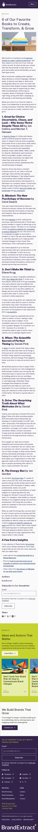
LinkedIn (27, 774)
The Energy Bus (18, 478)
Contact (22, 798)
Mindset (13, 220)
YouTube (27, 778)
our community (19, 191)
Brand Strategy (7, 792)
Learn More (8, 653)
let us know (30, 544)
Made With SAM (28, 819)
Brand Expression (7, 795)
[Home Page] (14, 4)
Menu (32, 4)
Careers (22, 792)
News (22, 795)
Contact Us (8, 728)
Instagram (9, 778)
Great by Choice (10, 136)
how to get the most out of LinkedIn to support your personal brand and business (19, 563)
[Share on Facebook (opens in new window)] (4, 616)
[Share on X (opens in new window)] (9, 616)
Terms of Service (17, 819)
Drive (4, 416)
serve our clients (26, 188)
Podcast (9, 782)
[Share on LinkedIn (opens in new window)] (13, 616)
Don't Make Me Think (15, 279)
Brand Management (8, 798)
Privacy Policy (6, 819)
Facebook (9, 774)
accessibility (12, 312)
